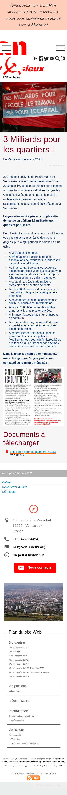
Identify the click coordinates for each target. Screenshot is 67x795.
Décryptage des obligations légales (47, 762)
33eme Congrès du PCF (19, 647)
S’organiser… (19, 642)
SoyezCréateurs (45, 766)
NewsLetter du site (14, 487)
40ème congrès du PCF (19, 676)
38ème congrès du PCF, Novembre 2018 (26, 668)
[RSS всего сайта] (33, 778)
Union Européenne (17, 720)
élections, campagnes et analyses (23, 743)
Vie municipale (15, 735)
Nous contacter (40, 567)
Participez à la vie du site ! (49, 785)
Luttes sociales (15, 691)
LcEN (4, 762)
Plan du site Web (25, 632)
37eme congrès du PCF (19, 664)
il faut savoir (24, 762)
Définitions (9, 491)
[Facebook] (41, 59)
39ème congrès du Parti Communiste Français (29, 672)
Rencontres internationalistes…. (22, 716)
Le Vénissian (14, 739)
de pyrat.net (27, 766)
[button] (35, 59)
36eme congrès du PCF (19, 660)
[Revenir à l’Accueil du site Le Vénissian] (12, 67)
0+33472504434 (25, 539)
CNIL (59, 759)
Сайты (6, 482)
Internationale (19, 711)
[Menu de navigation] (6, 48)
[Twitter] (46, 59)
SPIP (60, 766)
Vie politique (18, 686)
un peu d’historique (29, 555)
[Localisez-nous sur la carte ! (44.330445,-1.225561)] (33, 509)
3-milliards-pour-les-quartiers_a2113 (33, 451)
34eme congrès (15, 652)
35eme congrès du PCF (19, 656)
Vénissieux (16, 729)
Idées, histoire (19, 700)
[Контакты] (52, 59)
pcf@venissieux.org (29, 547)
